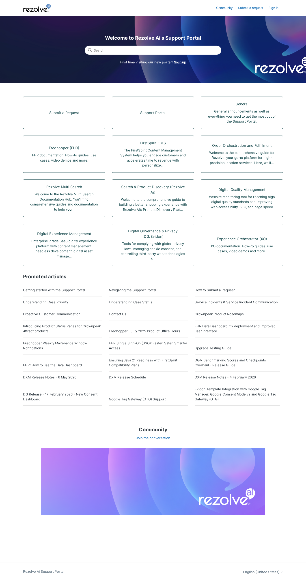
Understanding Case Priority (45, 302)
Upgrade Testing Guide (213, 348)
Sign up (180, 62)
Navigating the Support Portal (132, 290)
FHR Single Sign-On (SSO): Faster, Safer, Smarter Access (148, 345)
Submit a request (250, 8)
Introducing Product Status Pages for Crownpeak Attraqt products (62, 328)
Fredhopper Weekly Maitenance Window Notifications (55, 345)
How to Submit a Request (215, 290)
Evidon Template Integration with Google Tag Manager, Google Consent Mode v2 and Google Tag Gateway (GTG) (235, 394)
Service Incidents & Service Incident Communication (236, 302)
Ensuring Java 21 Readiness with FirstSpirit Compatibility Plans (143, 362)
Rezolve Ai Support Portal (43, 571)
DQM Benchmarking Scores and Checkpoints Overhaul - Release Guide (230, 362)
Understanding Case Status (130, 302)
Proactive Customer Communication (51, 314)
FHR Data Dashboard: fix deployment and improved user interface (235, 328)
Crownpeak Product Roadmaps (219, 314)
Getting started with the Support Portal (54, 290)
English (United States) (261, 572)
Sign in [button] (273, 8)
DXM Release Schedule (127, 377)
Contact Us (117, 314)
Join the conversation (153, 438)
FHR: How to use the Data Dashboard (52, 365)
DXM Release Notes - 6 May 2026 (49, 377)
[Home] (39, 8)
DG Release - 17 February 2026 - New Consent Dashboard (60, 397)
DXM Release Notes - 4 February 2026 (225, 377)
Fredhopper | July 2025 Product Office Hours (144, 331)
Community (224, 8)
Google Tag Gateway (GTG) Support (137, 399)
